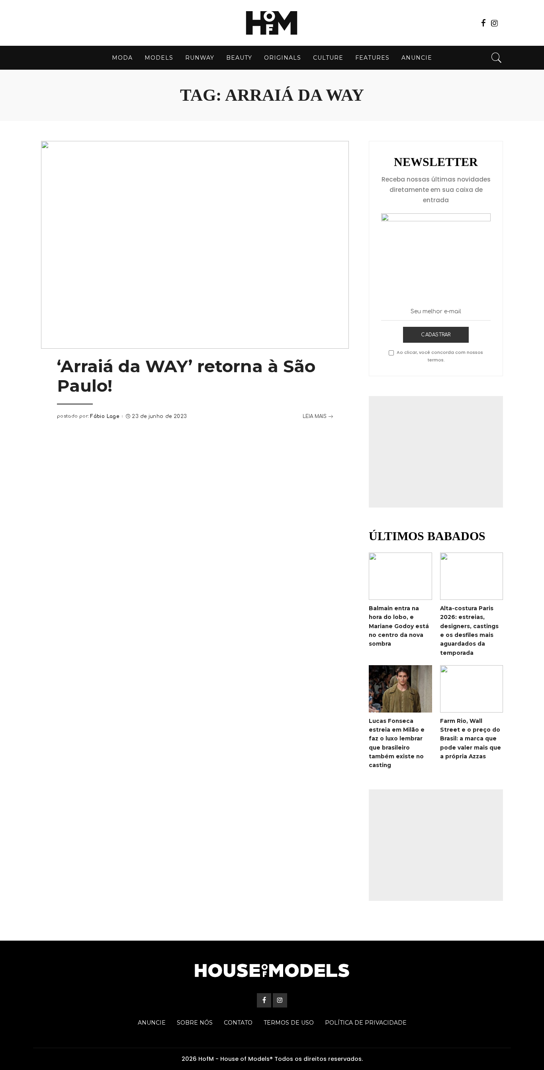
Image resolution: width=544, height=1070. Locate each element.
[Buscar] (496, 58)
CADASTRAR (435, 335)
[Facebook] (483, 23)
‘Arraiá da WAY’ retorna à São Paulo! (186, 376)
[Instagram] (494, 23)
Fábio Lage (104, 416)
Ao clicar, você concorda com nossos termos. (440, 356)
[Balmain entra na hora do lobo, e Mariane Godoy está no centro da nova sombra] (400, 576)
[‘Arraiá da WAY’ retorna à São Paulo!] (195, 245)
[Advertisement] (436, 452)
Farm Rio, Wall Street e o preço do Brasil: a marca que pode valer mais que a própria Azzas (470, 739)
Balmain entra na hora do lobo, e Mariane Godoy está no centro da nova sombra (399, 626)
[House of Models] (271, 23)
